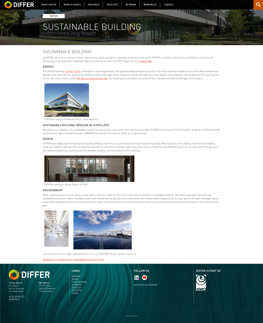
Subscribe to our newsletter (146, 285)
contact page (145, 61)
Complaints (76, 290)
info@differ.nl (14, 299)
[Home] (29, 275)
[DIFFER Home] (19, 3)
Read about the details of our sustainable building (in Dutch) (73, 260)
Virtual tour (76, 287)
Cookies (75, 279)
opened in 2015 (72, 71)
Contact (75, 293)
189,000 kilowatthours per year (92, 78)
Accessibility (77, 284)
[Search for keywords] (258, 6)
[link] (136, 277)
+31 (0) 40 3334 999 (17, 296)
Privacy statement (79, 282)
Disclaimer (76, 276)
